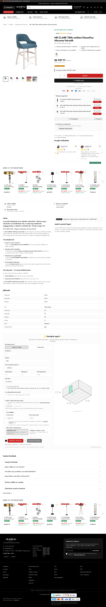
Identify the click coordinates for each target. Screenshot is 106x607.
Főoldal (4, 24)
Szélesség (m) (8, 372)
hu (95, 7)
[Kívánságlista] (84, 7)
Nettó (100, 12)
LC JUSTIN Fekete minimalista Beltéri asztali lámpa (51, 186)
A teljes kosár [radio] (40, 347)
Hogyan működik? (60, 207)
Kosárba (85, 76)
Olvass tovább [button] (60, 158)
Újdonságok (6, 575)
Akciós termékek (8, 12)
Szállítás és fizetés (33, 572)
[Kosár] (87, 7)
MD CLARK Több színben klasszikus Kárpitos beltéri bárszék (75, 105)
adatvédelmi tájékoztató (45, 402)
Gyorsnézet (98, 99)
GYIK (30, 569)
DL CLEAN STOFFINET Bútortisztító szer (70, 99)
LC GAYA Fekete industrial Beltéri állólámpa (65, 186)
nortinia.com (16, 600)
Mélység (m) (24, 372)
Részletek (9, 207)
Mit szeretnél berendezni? (12, 365)
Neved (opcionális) (34, 415)
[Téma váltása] (101, 7)
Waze (12, 553)
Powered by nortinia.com (95, 447)
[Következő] (103, 181)
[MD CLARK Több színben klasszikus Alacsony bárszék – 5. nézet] (29, 79)
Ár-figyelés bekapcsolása (65, 128)
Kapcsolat (30, 12)
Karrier (55, 575)
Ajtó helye (7, 378)
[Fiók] (91, 7)
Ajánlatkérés (31, 580)
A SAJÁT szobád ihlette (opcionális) (14, 400)
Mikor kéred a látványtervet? (13, 428)
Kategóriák (5, 577)
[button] (63, 33)
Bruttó (95, 12)
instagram (13, 556)
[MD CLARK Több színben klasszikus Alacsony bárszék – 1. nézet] (5, 79)
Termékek (11, 24)
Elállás (30, 577)
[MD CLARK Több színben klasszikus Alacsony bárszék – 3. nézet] (17, 79)
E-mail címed (10, 415)
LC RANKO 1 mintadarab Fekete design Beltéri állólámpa (23, 186)
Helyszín (7, 358)
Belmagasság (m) (41, 372)
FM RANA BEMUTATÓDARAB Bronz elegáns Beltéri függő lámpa (38, 186)
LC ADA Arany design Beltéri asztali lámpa (9, 186)
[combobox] (49, 7)
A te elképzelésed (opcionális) (13, 392)
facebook (6, 556)
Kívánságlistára (74, 119)
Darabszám (8, 351)
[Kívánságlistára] (13, 172)
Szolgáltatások (20, 12)
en (98, 7)
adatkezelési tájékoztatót (79, 555)
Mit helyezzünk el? (10, 344)
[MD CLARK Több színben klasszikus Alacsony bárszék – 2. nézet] (11, 79)
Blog (36, 12)
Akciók (4, 572)
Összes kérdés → (7, 493)
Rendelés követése (33, 575)
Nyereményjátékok (58, 577)
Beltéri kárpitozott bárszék (21, 24)
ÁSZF (81, 569)
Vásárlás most (79, 80)
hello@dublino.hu (76, 8)
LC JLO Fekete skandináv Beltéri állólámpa (79, 186)
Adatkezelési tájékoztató (85, 572)
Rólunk (55, 569)
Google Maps (6, 553)
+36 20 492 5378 (77, 6)
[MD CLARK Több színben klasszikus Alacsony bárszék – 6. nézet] (34, 79)
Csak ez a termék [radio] (16, 347)
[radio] (17, 432)
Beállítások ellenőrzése (15, 441)
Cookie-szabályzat (84, 575)
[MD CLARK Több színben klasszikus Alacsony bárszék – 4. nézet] (23, 79)
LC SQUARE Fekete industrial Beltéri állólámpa (95, 186)
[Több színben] (56, 55)
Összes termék (44, 12)
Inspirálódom (96, 550)
